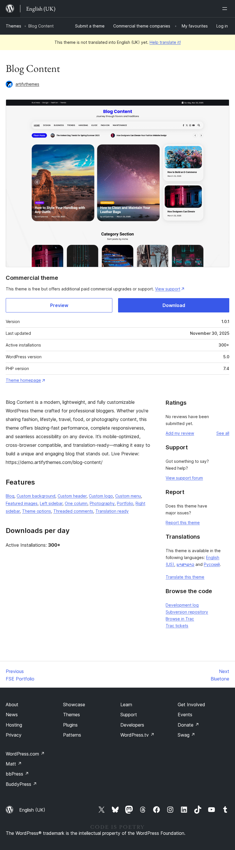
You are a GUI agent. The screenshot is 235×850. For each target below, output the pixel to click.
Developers (132, 725)
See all (222, 433)
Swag (186, 735)
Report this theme (183, 522)
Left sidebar (51, 503)
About (12, 704)
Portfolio (125, 503)
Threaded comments (73, 511)
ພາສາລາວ (185, 564)
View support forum (184, 477)
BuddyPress (21, 784)
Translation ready (112, 511)
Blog (10, 495)
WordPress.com (25, 754)
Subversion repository (187, 611)
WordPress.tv (137, 735)
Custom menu (128, 495)
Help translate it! (165, 42)
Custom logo (101, 495)
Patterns (72, 735)
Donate (188, 725)
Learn (126, 704)
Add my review (180, 433)
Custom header (72, 495)
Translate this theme (185, 576)
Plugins (70, 725)
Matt (14, 764)
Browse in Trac (180, 618)
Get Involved (191, 704)
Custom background (36, 495)
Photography (102, 503)
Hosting (14, 725)
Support (128, 714)
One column (76, 503)
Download (173, 305)
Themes (13, 25)
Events (185, 714)
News (12, 714)
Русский (212, 564)
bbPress (17, 774)
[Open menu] (226, 8)
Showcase (74, 704)
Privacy (13, 735)
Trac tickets (177, 625)
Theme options (36, 511)
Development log (182, 605)
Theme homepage (23, 380)
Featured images (22, 503)
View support (167, 288)
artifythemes (27, 84)
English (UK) (32, 810)
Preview (59, 305)
